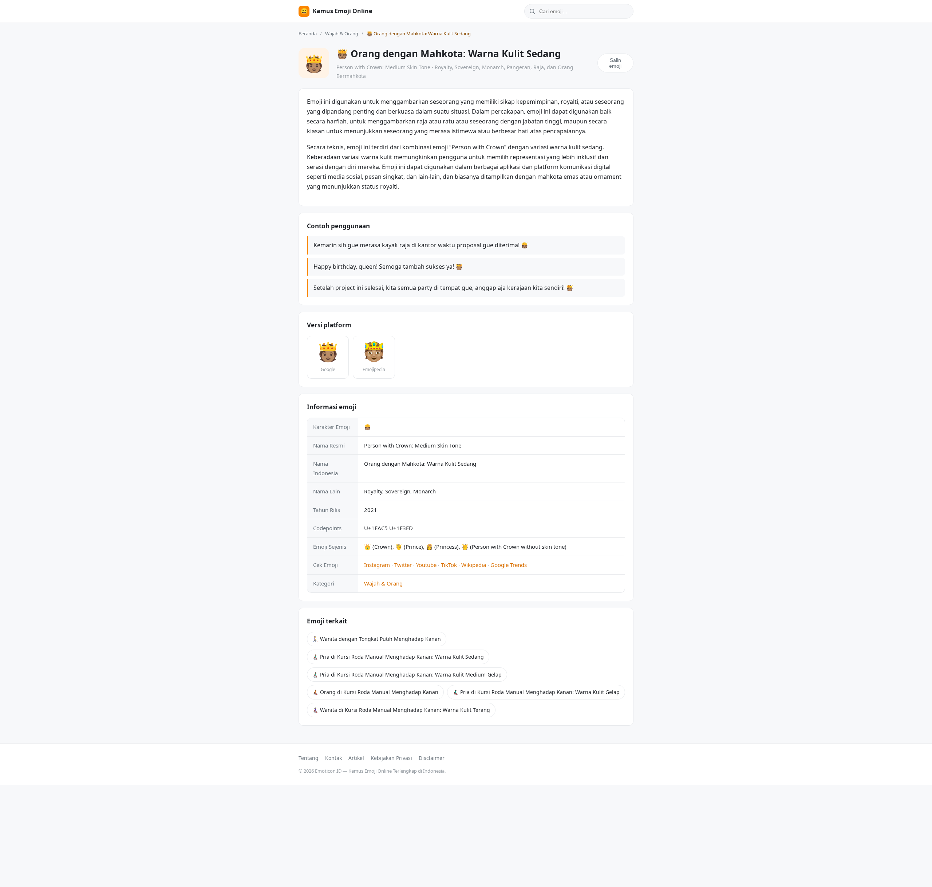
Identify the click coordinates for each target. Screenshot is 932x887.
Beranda (308, 33)
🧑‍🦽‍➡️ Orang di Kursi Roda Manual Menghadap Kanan (375, 692)
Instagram (377, 564)
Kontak (333, 757)
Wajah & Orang (341, 33)
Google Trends (508, 564)
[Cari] (531, 11)
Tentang (309, 757)
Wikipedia (473, 564)
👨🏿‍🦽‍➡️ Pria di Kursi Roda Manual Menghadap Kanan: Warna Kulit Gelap (536, 692)
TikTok (449, 564)
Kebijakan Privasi (391, 757)
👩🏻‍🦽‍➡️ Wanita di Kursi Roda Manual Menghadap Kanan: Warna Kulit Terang (401, 709)
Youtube (426, 564)
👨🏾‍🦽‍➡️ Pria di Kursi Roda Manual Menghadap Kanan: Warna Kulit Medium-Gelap (407, 674)
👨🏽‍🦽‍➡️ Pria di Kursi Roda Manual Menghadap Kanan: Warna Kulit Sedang (398, 656)
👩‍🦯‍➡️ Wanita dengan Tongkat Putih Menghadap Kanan (376, 638)
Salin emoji (615, 63)
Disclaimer (432, 757)
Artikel (356, 757)
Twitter (403, 564)
